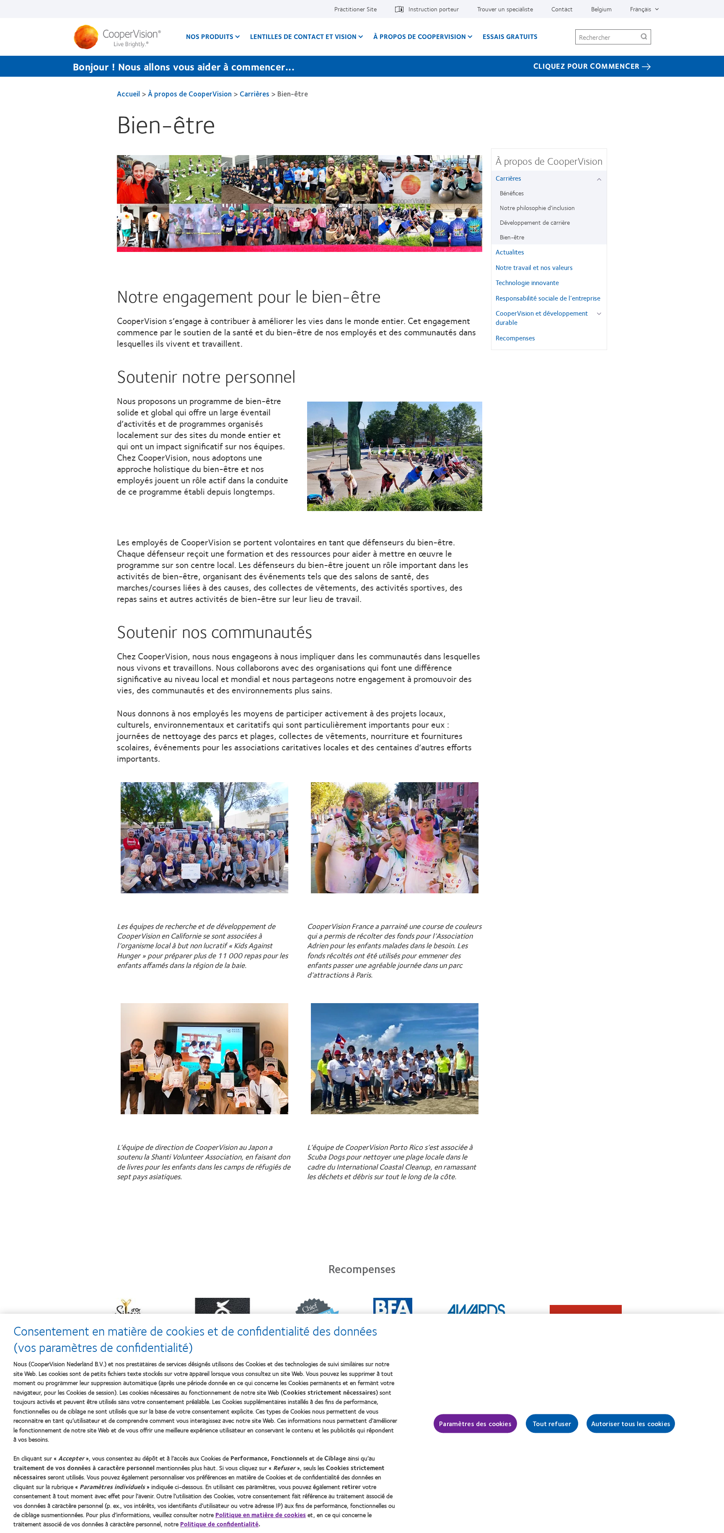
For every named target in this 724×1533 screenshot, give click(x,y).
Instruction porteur (434, 9)
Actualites (510, 251)
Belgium (601, 9)
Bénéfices (512, 193)
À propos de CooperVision (419, 36)
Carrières (254, 93)
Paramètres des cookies (475, 1423)
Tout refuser (552, 1423)
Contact (562, 9)
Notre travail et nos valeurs (534, 267)
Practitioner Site (355, 9)
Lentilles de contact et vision (303, 36)
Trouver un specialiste (505, 9)
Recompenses (515, 337)
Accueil (128, 93)
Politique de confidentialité (219, 1524)
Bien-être (512, 237)
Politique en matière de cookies (260, 1515)
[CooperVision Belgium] (120, 36)
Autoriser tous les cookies (630, 1423)
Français (640, 9)
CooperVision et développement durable (542, 317)
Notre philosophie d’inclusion (537, 207)
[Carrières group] (601, 179)
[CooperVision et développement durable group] (601, 314)
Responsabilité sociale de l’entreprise (548, 298)
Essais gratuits (510, 36)
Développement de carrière (535, 222)
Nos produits (209, 36)
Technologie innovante (527, 282)
